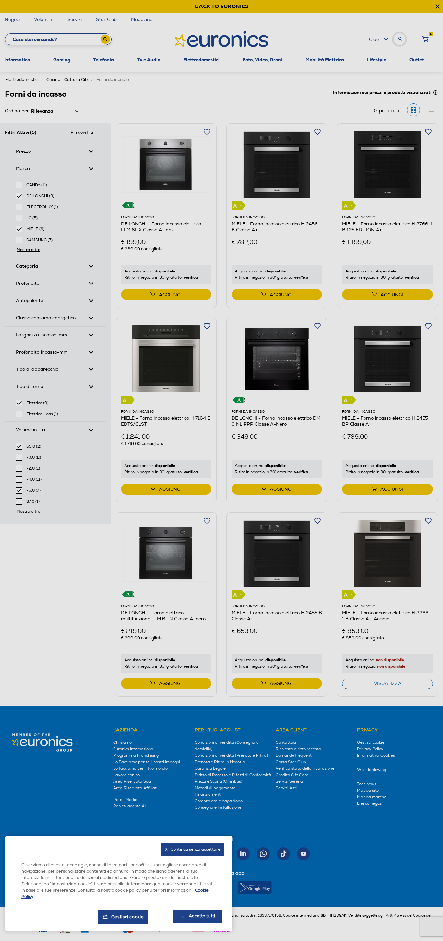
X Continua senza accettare (192, 849)
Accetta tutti (202, 916)
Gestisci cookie (127, 917)
